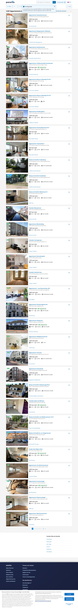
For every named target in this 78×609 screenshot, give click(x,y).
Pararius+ (25, 568)
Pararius (10, 2)
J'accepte (69, 594)
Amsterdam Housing (34, 444)
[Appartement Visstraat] (17, 358)
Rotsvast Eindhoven (33, 74)
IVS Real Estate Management (35, 42)
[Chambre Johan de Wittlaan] (17, 406)
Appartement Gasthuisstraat (37, 47)
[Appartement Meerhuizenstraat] (17, 519)
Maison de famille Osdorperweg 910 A (39, 385)
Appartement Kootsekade (36, 368)
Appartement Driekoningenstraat (38, 304)
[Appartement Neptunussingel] (17, 503)
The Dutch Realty (33, 476)
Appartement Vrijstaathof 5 (36, 143)
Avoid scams (26, 574)
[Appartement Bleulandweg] (17, 229)
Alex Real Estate (32, 492)
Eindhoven (49, 549)
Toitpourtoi (25, 587)
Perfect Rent (32, 347)
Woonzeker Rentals (33, 138)
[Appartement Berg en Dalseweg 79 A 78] (17, 101)
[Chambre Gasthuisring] (17, 278)
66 (43, 528)
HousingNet (31, 299)
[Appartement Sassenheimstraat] (17, 20)
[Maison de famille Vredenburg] (17, 165)
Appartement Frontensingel (36, 481)
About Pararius (9, 568)
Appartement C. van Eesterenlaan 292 (39, 288)
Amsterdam (49, 539)
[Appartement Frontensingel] (17, 487)
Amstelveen (49, 551)
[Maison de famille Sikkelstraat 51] (17, 197)
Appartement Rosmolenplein (37, 256)
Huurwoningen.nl (27, 583)
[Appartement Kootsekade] (17, 374)
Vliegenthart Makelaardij (34, 380)
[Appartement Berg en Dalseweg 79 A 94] (17, 85)
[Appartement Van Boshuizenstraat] (17, 470)
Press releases (9, 572)
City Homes (31, 524)
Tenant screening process (29, 577)
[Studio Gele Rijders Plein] (17, 454)
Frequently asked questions (29, 570)
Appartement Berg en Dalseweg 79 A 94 (40, 79)
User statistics (9, 577)
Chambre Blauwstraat (35, 208)
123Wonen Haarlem (33, 122)
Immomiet (25, 589)
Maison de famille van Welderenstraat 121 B (41, 417)
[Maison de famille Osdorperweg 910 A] (17, 390)
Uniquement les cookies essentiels (69, 599)
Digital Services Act (10, 579)
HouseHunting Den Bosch (35, 58)
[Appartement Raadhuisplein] (17, 117)
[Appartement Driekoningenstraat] (17, 310)
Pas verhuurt (32, 363)
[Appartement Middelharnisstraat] (17, 342)
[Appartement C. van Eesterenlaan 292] (17, 294)
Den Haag (49, 544)
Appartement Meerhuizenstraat (38, 513)
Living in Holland (33, 251)
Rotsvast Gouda (32, 219)
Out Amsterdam (32, 26)
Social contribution (10, 581)
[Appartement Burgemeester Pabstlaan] (17, 36)
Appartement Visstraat (35, 352)
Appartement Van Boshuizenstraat (38, 465)
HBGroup (31, 203)
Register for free (26, 572)
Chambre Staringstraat (35, 240)
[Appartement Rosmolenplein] (17, 261)
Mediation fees (9, 574)
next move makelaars (34, 90)
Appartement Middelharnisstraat (38, 336)
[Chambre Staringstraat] (17, 245)
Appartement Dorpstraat (36, 320)
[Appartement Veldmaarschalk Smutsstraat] (17, 69)
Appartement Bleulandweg (36, 224)
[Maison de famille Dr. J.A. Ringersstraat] (17, 438)
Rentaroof (25, 585)
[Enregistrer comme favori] (69, 15)
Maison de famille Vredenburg (37, 159)
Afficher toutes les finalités (69, 604)
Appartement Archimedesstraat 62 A (39, 127)
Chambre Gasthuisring (35, 272)
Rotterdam (49, 541)
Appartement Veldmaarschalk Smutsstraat (41, 63)
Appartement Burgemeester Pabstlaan (39, 31)
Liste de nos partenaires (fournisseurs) (43, 601)
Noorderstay (32, 315)
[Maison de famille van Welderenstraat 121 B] (17, 422)
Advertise (8, 570)
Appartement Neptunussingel (37, 497)
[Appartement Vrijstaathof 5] (17, 149)
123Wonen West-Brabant (35, 171)
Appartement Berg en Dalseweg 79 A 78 (40, 95)
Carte (70, 6)
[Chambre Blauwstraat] (17, 213)
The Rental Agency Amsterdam (36, 396)
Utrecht (48, 546)
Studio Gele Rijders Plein (36, 449)
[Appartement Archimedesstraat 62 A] (17, 133)
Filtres (10, 6)
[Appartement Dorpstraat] (17, 326)
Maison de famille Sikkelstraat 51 (38, 192)
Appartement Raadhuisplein (37, 111)
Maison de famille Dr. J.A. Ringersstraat (40, 433)
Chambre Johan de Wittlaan (36, 401)
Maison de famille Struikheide (37, 176)
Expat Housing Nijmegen (34, 428)
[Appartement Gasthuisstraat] (17, 52)
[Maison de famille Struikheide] (17, 181)
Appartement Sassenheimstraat (38, 15)
